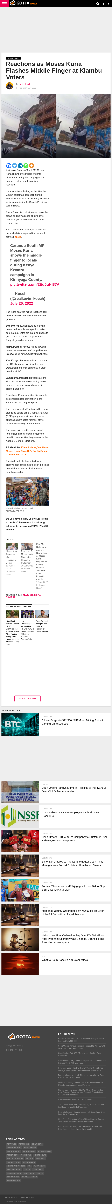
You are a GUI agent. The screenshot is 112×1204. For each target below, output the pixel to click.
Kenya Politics (13, 1151)
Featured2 (24, 1144)
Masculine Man (14, 1173)
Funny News (39, 1166)
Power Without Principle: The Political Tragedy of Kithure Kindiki (41, 626)
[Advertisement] (56, 29)
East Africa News (15, 1159)
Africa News (13, 1155)
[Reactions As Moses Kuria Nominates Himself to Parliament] (27, 546)
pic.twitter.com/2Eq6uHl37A (35, 284)
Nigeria (10, 1162)
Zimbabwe (38, 1170)
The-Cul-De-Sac (14, 1170)
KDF (18, 1162)
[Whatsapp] (25, 165)
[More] (31, 165)
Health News (40, 1155)
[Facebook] (8, 165)
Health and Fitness (16, 1166)
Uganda (29, 1159)
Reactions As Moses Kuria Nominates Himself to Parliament (27, 557)
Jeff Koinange (13, 1181)
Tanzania (40, 1159)
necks (18, 237)
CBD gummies (13, 1177)
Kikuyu (39, 1173)
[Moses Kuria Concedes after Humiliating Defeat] (12, 546)
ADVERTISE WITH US (29, 1197)
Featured (28, 595)
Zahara (25, 1177)
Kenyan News (30, 1148)
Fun (29, 1166)
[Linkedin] (20, 165)
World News (29, 1151)
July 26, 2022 (21, 303)
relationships (44, 1151)
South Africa (29, 1162)
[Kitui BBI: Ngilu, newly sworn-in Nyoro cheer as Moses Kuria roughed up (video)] (43, 566)
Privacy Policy (11, 1197)
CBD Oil (27, 1170)
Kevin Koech (24, 84)
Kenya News (37, 1144)
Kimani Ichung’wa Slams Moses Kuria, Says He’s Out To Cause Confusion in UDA (27, 451)
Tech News (26, 1155)
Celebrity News (14, 1148)
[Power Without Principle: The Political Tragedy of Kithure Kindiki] (42, 617)
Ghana (34, 1177)
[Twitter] (14, 165)
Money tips (28, 1173)
